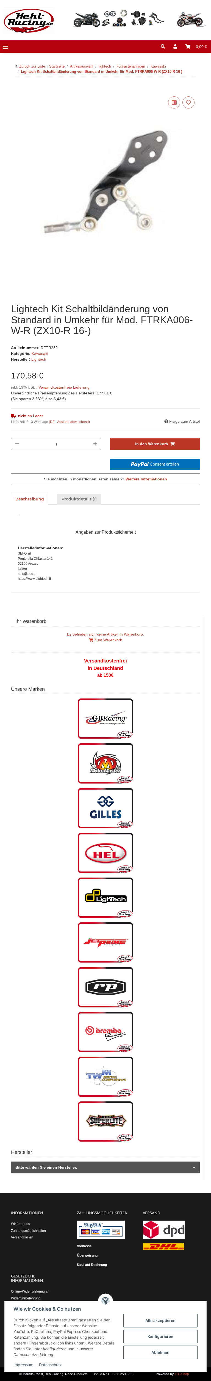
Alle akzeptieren (160, 1320)
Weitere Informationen (146, 479)
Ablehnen (160, 1352)
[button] (163, 46)
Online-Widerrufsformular (30, 1291)
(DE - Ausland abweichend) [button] (69, 422)
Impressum (23, 1364)
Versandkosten (22, 1237)
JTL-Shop (181, 1374)
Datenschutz (50, 1364)
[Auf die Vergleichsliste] (174, 102)
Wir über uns (20, 1224)
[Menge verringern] (17, 444)
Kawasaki (40, 353)
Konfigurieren (160, 1336)
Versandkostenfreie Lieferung (64, 387)
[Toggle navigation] (5, 46)
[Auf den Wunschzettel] (188, 102)
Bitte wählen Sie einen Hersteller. (46, 1167)
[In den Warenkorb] (15, 89)
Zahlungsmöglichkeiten (28, 1231)
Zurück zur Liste (32, 66)
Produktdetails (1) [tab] (79, 499)
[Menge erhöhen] (95, 444)
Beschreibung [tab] (29, 499)
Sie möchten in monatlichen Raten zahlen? (105, 479)
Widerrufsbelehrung (26, 1298)
